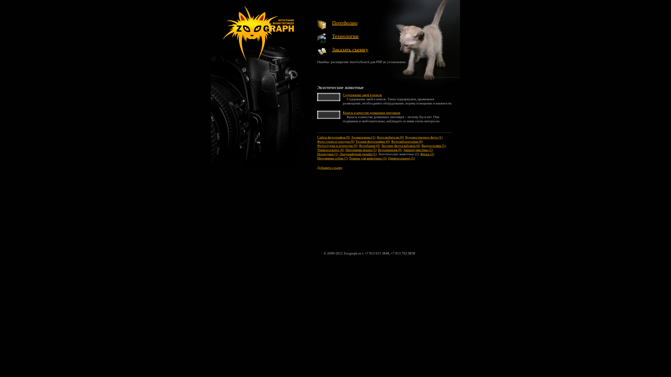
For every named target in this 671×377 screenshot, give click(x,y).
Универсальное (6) (330, 150)
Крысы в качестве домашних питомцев (371, 113)
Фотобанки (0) (369, 146)
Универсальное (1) (401, 158)
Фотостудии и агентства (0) (337, 146)
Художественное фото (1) (423, 137)
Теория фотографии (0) (373, 141)
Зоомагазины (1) (363, 137)
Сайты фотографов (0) (333, 137)
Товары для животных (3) (368, 158)
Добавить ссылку (330, 168)
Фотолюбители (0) (390, 137)
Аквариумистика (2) (418, 150)
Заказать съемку (350, 49)
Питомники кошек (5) (361, 150)
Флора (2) (427, 154)
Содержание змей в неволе (362, 95)
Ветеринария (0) (390, 150)
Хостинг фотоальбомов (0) (400, 146)
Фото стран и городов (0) (335, 141)
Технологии (345, 36)
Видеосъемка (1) (433, 146)
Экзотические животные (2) (398, 154)
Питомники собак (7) (332, 158)
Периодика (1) (327, 154)
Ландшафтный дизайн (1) (358, 154)
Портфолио (345, 23)
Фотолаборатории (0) (407, 141)
